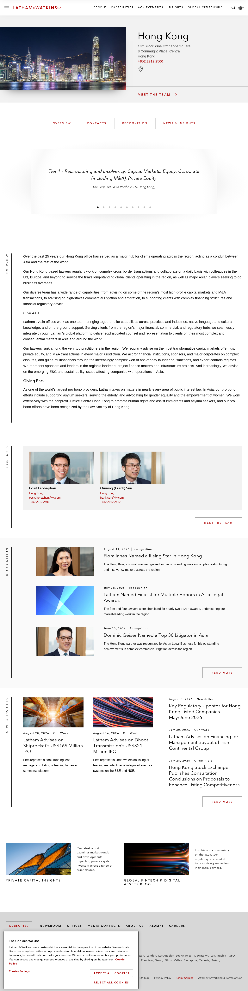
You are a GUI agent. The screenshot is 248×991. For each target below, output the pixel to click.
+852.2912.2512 (110, 501)
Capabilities (122, 7)
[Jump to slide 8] (138, 207)
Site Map (144, 977)
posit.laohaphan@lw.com (45, 497)
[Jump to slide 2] (104, 207)
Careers (177, 926)
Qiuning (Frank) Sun (116, 488)
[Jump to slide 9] (144, 207)
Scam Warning (185, 977)
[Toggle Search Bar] (233, 8)
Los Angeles (166, 955)
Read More (222, 672)
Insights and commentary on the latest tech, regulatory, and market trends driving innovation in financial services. (212, 858)
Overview (62, 123)
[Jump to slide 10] (150, 207)
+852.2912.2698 (39, 501)
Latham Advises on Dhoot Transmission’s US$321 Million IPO (120, 745)
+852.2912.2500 (150, 61)
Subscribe (19, 926)
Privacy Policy (162, 977)
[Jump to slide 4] (115, 207)
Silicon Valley (173, 960)
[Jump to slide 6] (127, 207)
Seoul (158, 960)
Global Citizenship (205, 7)
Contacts (96, 123)
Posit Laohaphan (42, 488)
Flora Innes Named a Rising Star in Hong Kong (153, 556)
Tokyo (215, 960)
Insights (175, 7)
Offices (74, 926)
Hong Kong (36, 493)
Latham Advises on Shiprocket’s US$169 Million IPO (53, 745)
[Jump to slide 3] (109, 207)
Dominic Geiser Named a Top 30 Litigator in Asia (156, 635)
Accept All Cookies (111, 973)
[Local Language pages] (241, 8)
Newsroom (50, 926)
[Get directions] (141, 69)
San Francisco (144, 960)
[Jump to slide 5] (121, 207)
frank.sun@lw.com (112, 497)
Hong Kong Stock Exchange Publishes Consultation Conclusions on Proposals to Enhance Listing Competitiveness (204, 775)
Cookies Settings (19, 971)
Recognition (135, 123)
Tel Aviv (204, 960)
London (151, 955)
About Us (135, 926)
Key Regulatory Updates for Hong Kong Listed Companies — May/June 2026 (205, 711)
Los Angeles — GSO (222, 955)
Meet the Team (218, 523)
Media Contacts (104, 926)
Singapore (190, 960)
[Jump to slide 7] (133, 207)
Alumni (157, 926)
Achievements (150, 7)
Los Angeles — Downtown (192, 955)
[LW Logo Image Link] (37, 8)
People (100, 7)
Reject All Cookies (111, 982)
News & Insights (179, 123)
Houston (138, 955)
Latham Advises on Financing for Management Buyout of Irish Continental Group (203, 742)
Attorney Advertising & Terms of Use (220, 977)
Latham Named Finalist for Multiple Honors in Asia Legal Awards (163, 597)
